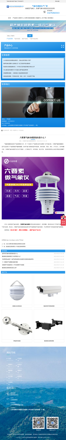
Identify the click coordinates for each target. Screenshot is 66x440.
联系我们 (50, 18)
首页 (9, 18)
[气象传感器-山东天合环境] (15, 6)
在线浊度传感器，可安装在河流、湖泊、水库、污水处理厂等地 (19, 76)
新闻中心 (21, 18)
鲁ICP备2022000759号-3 (44, 437)
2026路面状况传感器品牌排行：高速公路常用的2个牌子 (17, 60)
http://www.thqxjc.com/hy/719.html (15, 240)
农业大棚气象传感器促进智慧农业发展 (15, 243)
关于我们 (44, 18)
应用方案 (27, 18)
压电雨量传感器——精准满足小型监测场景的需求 (15, 73)
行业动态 (21, 130)
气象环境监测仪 (34, 38)
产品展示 (15, 18)
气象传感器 (17, 38)
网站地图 (57, 1)
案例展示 (33, 18)
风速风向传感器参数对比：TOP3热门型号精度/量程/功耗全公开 (19, 66)
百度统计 (10, 383)
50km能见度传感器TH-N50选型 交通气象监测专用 (15, 70)
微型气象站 (25, 38)
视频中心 (39, 18)
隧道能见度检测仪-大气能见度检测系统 (16, 246)
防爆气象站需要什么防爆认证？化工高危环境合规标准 (16, 63)
